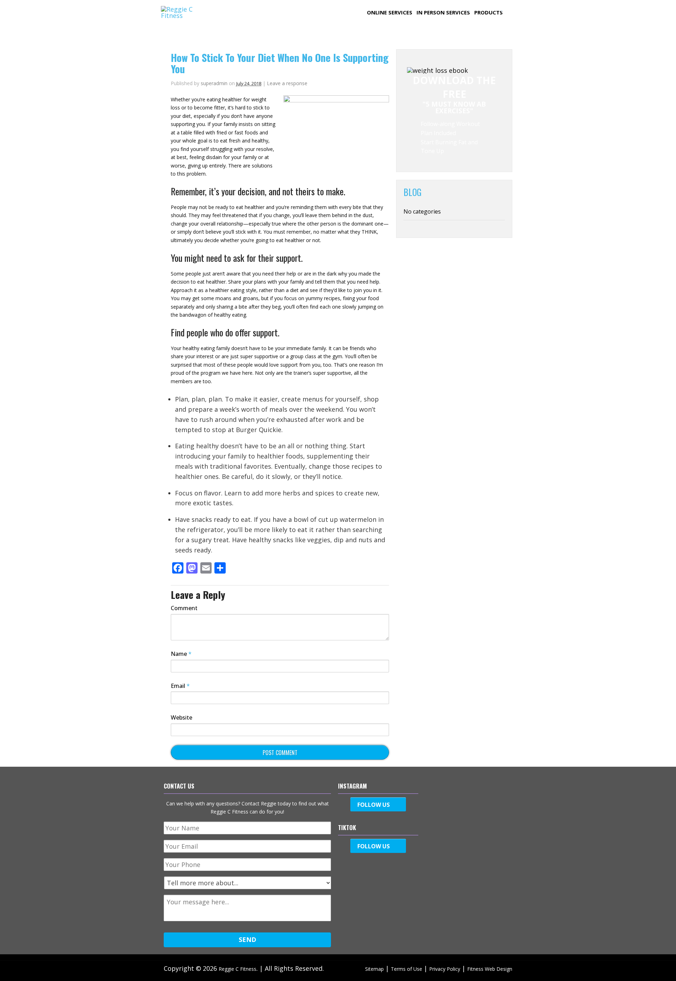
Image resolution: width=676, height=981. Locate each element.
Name (181, 654)
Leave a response (287, 83)
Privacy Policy (444, 969)
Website (181, 717)
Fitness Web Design (489, 969)
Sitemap (374, 969)
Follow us (373, 805)
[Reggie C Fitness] (188, 15)
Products (488, 12)
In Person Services (443, 12)
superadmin (214, 83)
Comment (184, 608)
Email (180, 686)
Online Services (389, 12)
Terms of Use (406, 969)
